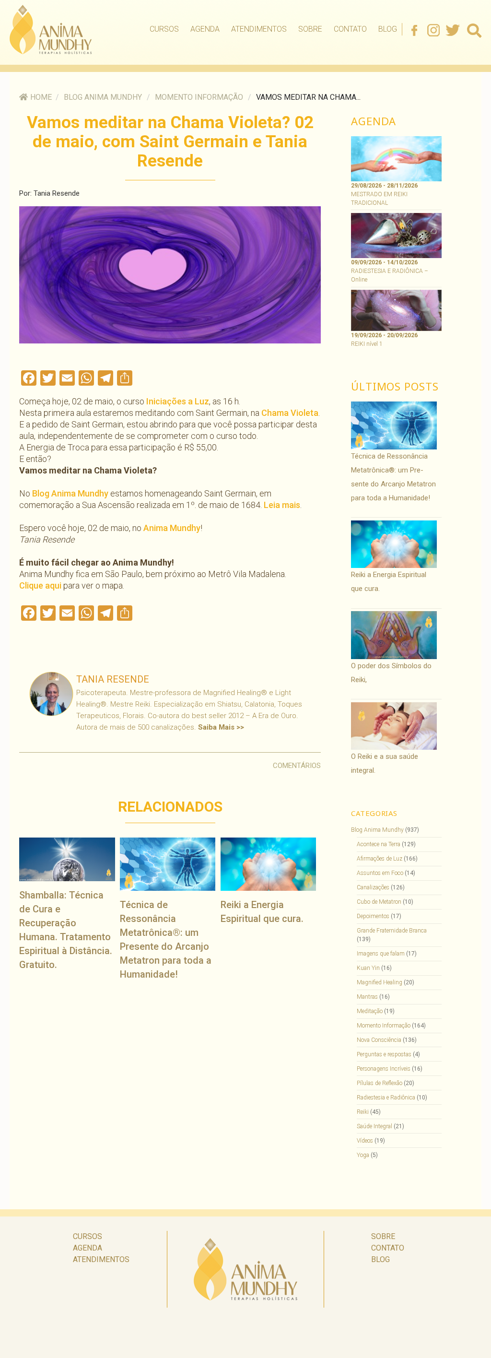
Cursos (164, 29)
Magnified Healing (379, 982)
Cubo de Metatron (379, 901)
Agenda (205, 29)
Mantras (367, 996)
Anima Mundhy (171, 528)
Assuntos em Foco (380, 873)
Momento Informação (199, 97)
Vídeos (365, 1140)
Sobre (310, 29)
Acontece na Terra (378, 844)
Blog (387, 29)
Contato (350, 29)
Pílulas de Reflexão (379, 1083)
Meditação (370, 1011)
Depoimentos (373, 916)
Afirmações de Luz (379, 858)
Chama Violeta (289, 413)
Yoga (363, 1155)
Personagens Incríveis (383, 1068)
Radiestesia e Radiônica (386, 1097)
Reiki (363, 1112)
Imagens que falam (381, 953)
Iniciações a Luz (177, 401)
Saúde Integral (374, 1126)
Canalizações (373, 887)
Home (41, 97)
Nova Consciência (379, 1040)
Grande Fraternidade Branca (392, 930)
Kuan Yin (368, 968)
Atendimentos (259, 29)
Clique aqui (40, 585)
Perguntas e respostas (384, 1054)
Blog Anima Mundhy (103, 97)
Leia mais (282, 505)
